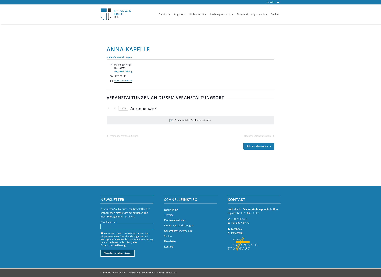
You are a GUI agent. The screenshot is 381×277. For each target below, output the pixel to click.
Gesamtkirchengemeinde (178, 230)
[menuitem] (269, 2)
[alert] (190, 120)
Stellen (168, 236)
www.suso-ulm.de (123, 80)
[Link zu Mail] (278, 2)
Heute (123, 108)
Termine (169, 215)
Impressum (134, 272)
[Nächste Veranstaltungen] (114, 108)
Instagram (237, 232)
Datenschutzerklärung (113, 245)
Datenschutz (148, 272)
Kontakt (168, 246)
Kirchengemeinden (174, 220)
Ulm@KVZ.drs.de (240, 223)
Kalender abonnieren (257, 146)
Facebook (236, 229)
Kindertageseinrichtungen (178, 225)
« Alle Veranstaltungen (119, 57)
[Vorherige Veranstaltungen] (108, 108)
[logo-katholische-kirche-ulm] (115, 14)
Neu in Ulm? (171, 209)
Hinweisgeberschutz (167, 272)
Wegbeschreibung (123, 71)
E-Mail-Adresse (108, 222)
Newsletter (170, 241)
